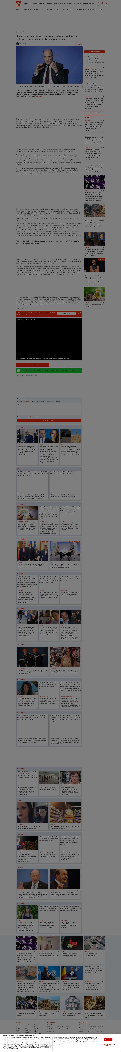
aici (22, 1045)
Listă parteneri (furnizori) (58, 1044)
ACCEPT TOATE (108, 1039)
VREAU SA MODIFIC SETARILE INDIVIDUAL (108, 1045)
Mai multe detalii (13, 1040)
